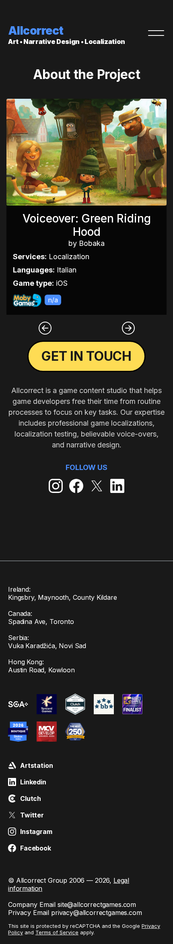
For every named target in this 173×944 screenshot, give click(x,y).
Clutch (30, 798)
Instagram (36, 832)
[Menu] (156, 33)
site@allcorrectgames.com (97, 904)
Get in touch (86, 356)
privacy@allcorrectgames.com (96, 913)
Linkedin (33, 782)
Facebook (35, 848)
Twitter (32, 815)
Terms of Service (56, 932)
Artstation (36, 765)
